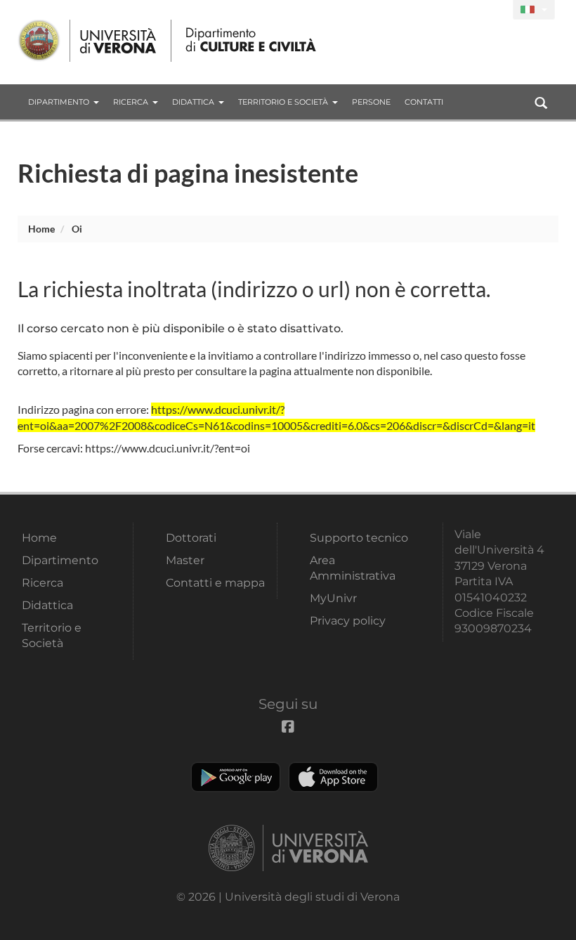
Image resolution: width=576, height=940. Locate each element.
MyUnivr (333, 598)
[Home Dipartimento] (252, 41)
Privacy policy (348, 620)
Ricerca (130, 102)
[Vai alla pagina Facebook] (496, 10)
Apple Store (333, 777)
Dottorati (191, 537)
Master (185, 560)
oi (77, 229)
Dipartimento (58, 102)
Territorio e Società (283, 102)
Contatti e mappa (215, 582)
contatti (424, 102)
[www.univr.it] (88, 41)
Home (41, 229)
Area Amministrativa (352, 568)
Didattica (193, 102)
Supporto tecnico (359, 537)
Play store (236, 777)
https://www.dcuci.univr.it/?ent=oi (167, 448)
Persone (371, 102)
